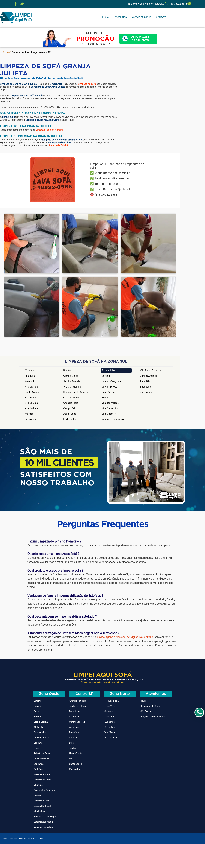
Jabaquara (30, 419)
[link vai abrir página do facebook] (15, 4)
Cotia (36, 711)
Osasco (37, 706)
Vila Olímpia (31, 402)
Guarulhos (109, 721)
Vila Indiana (39, 811)
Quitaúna (38, 769)
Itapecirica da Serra (150, 706)
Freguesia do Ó (111, 700)
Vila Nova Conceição (113, 419)
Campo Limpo (70, 375)
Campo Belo (69, 408)
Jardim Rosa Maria (43, 821)
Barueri (37, 716)
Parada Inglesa (111, 737)
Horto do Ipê (69, 419)
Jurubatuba (146, 392)
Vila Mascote (109, 413)
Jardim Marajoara (111, 381)
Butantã (37, 700)
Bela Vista (74, 732)
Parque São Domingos (45, 816)
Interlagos (145, 386)
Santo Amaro (32, 392)
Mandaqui (109, 716)
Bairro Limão (110, 727)
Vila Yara (38, 785)
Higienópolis (75, 753)
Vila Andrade (31, 408)
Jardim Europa (109, 386)
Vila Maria (109, 732)
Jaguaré (38, 743)
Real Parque (108, 392)
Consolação (75, 716)
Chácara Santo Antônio (75, 392)
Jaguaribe (39, 764)
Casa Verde (110, 706)
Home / (6, 52)
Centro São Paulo (78, 721)
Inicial (106, 17)
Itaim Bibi (145, 381)
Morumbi (30, 370)
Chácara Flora (70, 402)
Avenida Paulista (77, 700)
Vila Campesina (42, 758)
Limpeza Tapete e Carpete (49, 129)
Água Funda (69, 413)
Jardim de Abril (41, 800)
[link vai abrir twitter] (22, 4)
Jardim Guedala (71, 381)
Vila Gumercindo (72, 386)
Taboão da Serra (42, 753)
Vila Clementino (110, 408)
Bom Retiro (74, 711)
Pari (71, 758)
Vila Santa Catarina (150, 370)
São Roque (145, 711)
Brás (71, 743)
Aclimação (74, 727)
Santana (108, 711)
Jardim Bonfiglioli (42, 806)
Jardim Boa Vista (42, 779)
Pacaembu (74, 769)
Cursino (106, 375)
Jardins (73, 748)
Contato (161, 17)
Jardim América (148, 375)
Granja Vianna (41, 721)
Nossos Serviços (141, 17)
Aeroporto (30, 381)
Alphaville (39, 727)
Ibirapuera (30, 375)
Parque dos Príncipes (44, 790)
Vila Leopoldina (41, 737)
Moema (29, 413)
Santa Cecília (75, 764)
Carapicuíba (40, 732)
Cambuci (73, 737)
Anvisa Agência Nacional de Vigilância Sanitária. (125, 637)
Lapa (36, 748)
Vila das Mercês (110, 402)
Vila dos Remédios (43, 827)
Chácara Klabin (71, 397)
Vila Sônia (30, 397)
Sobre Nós (121, 17)
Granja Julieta (109, 370)
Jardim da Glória (77, 706)
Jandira (37, 795)
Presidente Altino (42, 774)
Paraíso (67, 370)
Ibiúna (143, 700)
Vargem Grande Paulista (152, 716)
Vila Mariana (31, 386)
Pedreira (106, 397)
